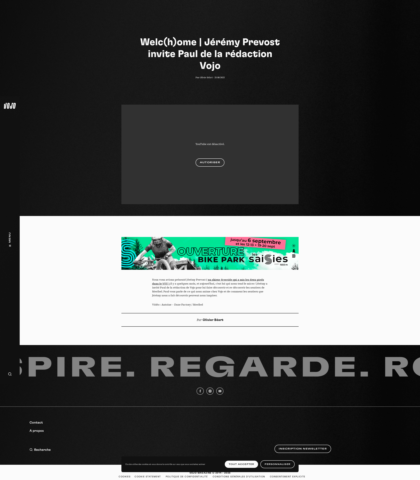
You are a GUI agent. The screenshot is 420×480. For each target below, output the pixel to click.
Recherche (42, 449)
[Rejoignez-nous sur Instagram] (210, 391)
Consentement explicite (287, 477)
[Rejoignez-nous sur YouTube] (219, 391)
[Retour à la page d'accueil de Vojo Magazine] (10, 106)
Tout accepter (241, 464)
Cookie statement (148, 477)
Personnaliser (277, 464)
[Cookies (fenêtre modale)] (125, 477)
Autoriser (210, 162)
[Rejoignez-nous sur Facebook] (200, 391)
